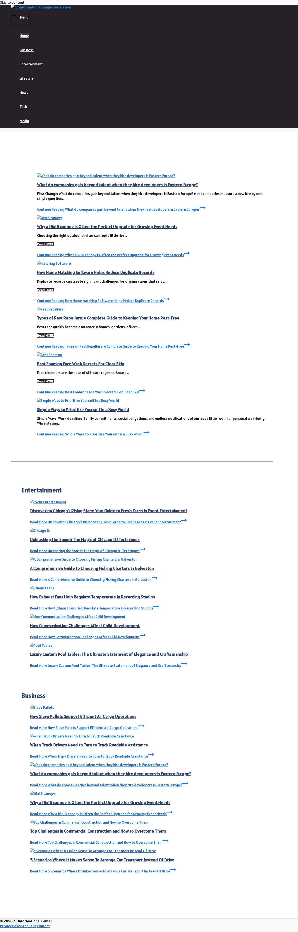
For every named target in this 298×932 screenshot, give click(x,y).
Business (27, 50)
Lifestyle (27, 78)
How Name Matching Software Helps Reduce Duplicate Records (95, 272)
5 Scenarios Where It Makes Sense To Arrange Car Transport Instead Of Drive (102, 860)
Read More (105, 522)
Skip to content (12, 2)
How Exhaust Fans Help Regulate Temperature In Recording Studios (92, 597)
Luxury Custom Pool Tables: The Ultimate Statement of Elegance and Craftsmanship (109, 654)
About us (29, 925)
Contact (43, 925)
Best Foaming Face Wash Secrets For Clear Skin (80, 364)
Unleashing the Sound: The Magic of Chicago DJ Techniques (85, 539)
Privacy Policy (11, 925)
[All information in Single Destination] (41, 7)
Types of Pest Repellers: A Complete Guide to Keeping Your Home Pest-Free (108, 318)
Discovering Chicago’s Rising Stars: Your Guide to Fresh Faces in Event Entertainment (108, 511)
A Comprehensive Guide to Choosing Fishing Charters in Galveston (92, 568)
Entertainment (31, 64)
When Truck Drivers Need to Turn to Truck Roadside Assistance (89, 745)
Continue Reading (118, 209)
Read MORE (45, 244)
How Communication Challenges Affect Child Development (85, 625)
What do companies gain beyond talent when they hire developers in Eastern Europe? (117, 185)
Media (24, 120)
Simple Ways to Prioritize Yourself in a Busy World (83, 409)
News (24, 92)
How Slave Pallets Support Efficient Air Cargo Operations (83, 716)
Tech (23, 106)
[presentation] (153, 175)
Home (24, 35)
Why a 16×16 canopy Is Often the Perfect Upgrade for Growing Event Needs (107, 226)
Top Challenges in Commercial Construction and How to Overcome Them (98, 831)
